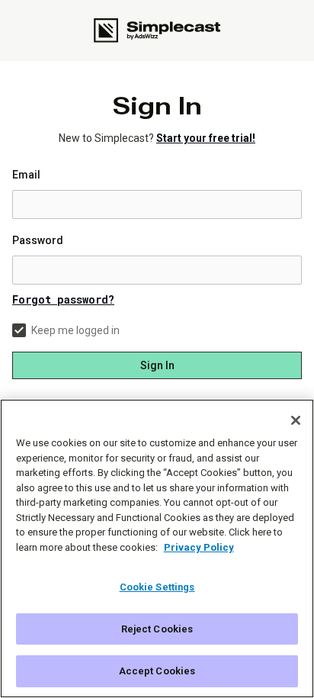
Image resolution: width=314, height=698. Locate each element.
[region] (157, 548)
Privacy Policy (199, 547)
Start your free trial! (205, 138)
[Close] (295, 420)
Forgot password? (63, 299)
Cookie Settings (157, 587)
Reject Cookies (157, 629)
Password (37, 240)
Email (26, 175)
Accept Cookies (157, 671)
